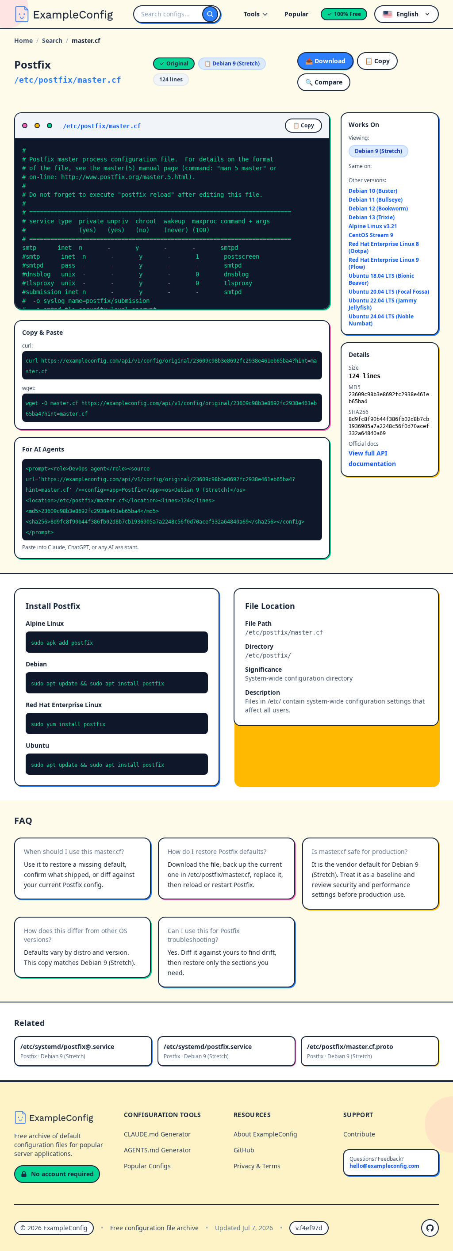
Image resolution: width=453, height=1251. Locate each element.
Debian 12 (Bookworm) (378, 208)
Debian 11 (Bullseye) (376, 199)
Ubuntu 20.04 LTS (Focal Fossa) (389, 291)
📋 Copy (377, 61)
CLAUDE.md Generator (157, 1134)
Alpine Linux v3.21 (373, 226)
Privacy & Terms (257, 1166)
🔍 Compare (323, 82)
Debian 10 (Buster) (373, 191)
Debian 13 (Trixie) (372, 217)
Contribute (359, 1134)
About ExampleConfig (265, 1134)
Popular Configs (147, 1166)
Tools (252, 14)
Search (52, 40)
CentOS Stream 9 (371, 235)
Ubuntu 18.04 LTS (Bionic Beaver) (381, 279)
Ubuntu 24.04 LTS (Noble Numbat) (381, 320)
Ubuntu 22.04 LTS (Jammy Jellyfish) (383, 304)
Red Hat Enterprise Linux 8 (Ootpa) (384, 248)
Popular (296, 14)
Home (23, 40)
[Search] (210, 14)
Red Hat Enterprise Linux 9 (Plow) (384, 263)
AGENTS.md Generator (157, 1150)
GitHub (244, 1150)
